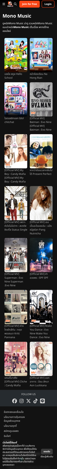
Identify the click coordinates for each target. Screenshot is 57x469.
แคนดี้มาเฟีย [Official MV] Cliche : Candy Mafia (15, 381)
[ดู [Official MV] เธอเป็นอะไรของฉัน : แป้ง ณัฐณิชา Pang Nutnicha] (41, 203)
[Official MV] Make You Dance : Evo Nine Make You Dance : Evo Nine (41, 331)
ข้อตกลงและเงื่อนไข (14, 412)
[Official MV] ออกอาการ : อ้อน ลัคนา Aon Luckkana (40, 381)
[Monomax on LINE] (42, 401)
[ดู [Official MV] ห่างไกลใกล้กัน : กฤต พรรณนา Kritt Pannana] (15, 307)
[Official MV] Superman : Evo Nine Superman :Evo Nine (13, 279)
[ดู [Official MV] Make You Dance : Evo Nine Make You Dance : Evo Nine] (41, 307)
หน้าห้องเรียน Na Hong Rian (38, 76)
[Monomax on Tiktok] (35, 401)
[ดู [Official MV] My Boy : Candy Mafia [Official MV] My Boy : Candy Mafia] (15, 151)
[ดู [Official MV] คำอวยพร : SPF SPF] (41, 255)
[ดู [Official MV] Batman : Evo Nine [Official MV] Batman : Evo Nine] (41, 99)
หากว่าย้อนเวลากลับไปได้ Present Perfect (41, 172)
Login (48, 4)
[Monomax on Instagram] (21, 401)
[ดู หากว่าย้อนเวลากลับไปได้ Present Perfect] (41, 151)
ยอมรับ (47, 451)
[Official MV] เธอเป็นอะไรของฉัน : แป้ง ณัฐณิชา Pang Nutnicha (41, 227)
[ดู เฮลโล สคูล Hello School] (15, 55)
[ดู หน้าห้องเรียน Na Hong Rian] (41, 55)
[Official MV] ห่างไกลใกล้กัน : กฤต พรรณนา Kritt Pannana (14, 331)
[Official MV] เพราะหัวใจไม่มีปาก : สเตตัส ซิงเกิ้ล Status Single (15, 226)
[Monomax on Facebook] (14, 401)
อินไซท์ (7, 436)
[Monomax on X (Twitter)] (28, 401)
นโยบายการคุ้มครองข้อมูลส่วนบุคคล (14, 419)
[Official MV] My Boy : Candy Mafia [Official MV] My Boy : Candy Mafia (15, 176)
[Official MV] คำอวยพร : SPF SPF (39, 276)
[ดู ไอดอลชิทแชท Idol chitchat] (15, 99)
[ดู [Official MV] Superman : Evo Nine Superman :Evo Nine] (15, 255)
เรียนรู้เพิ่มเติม (47, 456)
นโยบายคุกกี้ (10, 426)
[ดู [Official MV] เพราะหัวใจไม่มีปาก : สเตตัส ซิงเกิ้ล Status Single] (15, 203)
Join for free (29, 4)
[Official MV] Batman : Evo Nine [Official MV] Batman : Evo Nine (40, 124)
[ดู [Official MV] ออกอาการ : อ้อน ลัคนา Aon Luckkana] (41, 359)
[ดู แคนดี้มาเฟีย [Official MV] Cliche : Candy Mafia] (15, 359)
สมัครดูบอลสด (11, 431)
